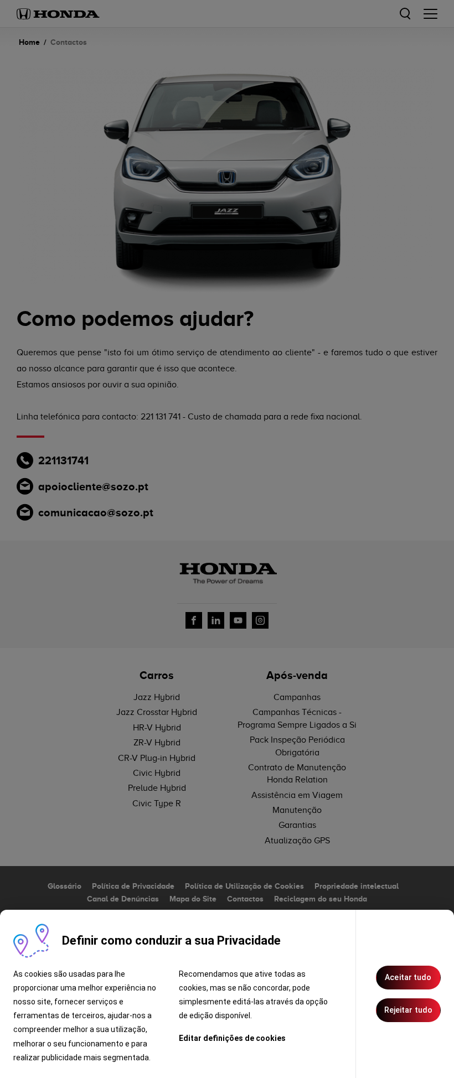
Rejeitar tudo (408, 1010)
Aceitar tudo (408, 977)
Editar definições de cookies (232, 1038)
